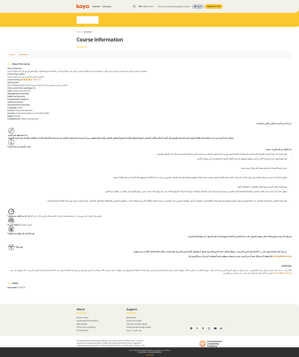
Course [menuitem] (12, 54)
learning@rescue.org (282, 273)
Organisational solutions (87, 320)
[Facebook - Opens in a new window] (203, 328)
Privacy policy (82, 330)
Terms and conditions (154, 352)
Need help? (131, 317)
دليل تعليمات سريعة (134, 330)
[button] (134, 6)
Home (79, 32)
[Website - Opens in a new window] (191, 328)
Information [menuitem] (24, 54)
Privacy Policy (142, 352)
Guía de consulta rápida (136, 324)
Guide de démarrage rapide (138, 327)
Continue (149, 355)
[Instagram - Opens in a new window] (209, 328)
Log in (198, 6)
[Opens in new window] (210, 343)
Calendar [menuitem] (96, 6)
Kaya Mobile (82, 324)
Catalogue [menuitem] (106, 6)
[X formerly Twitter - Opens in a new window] (197, 328)
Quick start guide (134, 320)
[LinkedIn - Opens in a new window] (221, 328)
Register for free (213, 6)
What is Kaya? (83, 317)
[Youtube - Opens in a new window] (215, 328)
